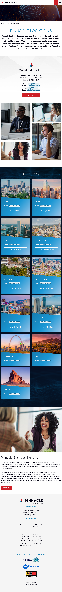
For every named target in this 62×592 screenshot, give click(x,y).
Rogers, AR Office (15, 288)
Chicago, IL (25, 539)
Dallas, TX (25, 537)
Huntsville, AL (37, 535)
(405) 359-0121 (33, 84)
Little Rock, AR (25, 541)
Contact (8, 23)
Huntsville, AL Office (15, 327)
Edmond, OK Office (31, 95)
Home (3, 23)
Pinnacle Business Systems (31, 523)
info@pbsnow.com (33, 90)
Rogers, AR (25, 543)
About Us (6, 487)
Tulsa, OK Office (15, 211)
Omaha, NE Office (46, 327)
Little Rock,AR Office (47, 249)
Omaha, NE (37, 537)
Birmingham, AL (25, 545)
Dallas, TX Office (46, 211)
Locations (15, 23)
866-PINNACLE (34, 86)
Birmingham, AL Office (46, 288)
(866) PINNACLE (14, 360)
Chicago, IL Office (15, 249)
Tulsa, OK (25, 535)
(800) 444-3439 (32, 88)
